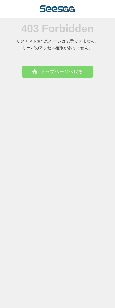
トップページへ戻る (61, 71)
